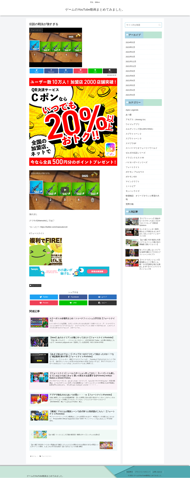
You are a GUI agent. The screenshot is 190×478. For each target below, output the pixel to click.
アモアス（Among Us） (136, 119)
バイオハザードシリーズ (136, 162)
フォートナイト (36, 285)
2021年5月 (130, 85)
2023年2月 (130, 47)
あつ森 (129, 115)
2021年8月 (130, 76)
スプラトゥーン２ (134, 134)
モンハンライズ (133, 191)
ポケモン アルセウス (135, 172)
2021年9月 (130, 71)
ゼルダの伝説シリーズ (135, 153)
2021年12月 (131, 61)
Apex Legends (132, 110)
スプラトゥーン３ (134, 138)
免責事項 (130, 472)
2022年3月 (130, 57)
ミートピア (131, 186)
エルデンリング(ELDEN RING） (140, 129)
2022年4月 (130, 52)
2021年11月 (131, 66)
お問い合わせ (157, 472)
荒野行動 (130, 204)
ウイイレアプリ (133, 124)
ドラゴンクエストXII (135, 158)
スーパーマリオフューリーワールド (141, 148)
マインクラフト (133, 181)
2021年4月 (130, 90)
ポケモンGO (131, 177)
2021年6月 (130, 80)
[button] (160, 25)
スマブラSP (131, 143)
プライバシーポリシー (142, 472)
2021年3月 (130, 95)
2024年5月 (130, 42)
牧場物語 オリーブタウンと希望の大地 (142, 197)
